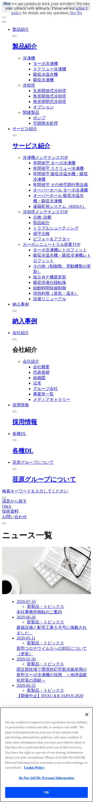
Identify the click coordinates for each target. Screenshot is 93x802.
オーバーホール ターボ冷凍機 (60, 190)
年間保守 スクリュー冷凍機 (58, 168)
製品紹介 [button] (20, 29)
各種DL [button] (19, 433)
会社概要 (41, 367)
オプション (43, 107)
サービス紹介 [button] (24, 129)
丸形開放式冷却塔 (49, 91)
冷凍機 (29, 58)
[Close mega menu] (14, 36)
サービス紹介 (31, 145)
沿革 (37, 383)
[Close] (86, 714)
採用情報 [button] (20, 405)
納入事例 (24, 321)
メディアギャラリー (51, 399)
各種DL (22, 450)
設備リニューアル (49, 299)
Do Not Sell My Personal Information (46, 778)
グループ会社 (45, 388)
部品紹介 (41, 222)
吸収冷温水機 (45, 74)
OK (46, 792)
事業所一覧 (43, 394)
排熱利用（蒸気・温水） (56, 293)
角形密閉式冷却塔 (49, 101)
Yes (73, 13)
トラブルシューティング (56, 228)
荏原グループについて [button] (33, 462)
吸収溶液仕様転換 (49, 282)
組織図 (39, 378)
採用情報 (24, 421)
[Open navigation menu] (4, 17)
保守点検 (41, 233)
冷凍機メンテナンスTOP (45, 157)
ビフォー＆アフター (51, 239)
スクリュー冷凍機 (49, 69)
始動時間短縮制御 (49, 288)
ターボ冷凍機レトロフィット (60, 250)
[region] (46, 754)
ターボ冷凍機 (45, 63)
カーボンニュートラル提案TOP (51, 244)
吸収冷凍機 (43, 80)
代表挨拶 (41, 372)
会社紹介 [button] (20, 332)
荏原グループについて (44, 479)
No (79, 13)
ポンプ (39, 118)
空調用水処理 (45, 123)
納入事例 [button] (20, 304)
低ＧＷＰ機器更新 (49, 277)
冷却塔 (29, 85)
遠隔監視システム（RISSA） (59, 206)
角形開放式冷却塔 (49, 96)
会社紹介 (31, 361)
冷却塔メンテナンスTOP (45, 212)
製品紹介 (24, 46)
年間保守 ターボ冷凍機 (54, 163)
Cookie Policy (34, 767)
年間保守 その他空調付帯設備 (60, 184)
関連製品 (31, 112)
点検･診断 (42, 217)
